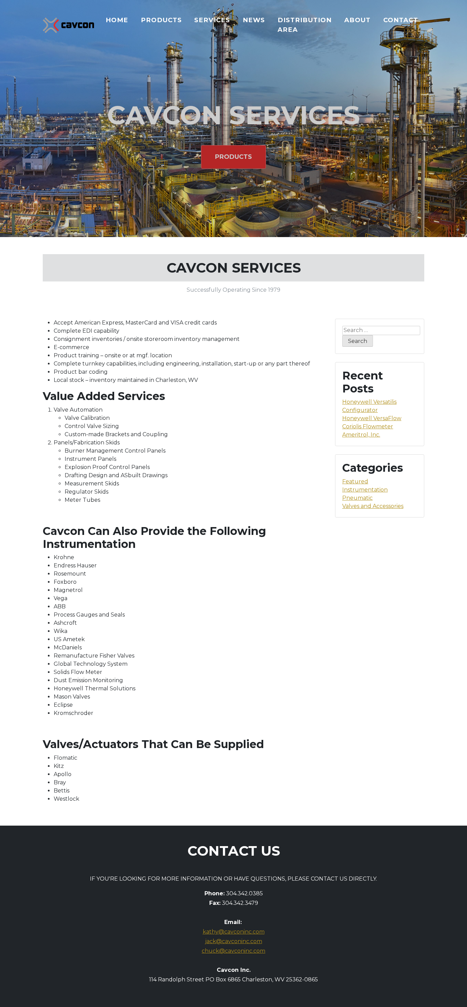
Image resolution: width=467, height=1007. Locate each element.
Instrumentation (365, 489)
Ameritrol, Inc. (361, 434)
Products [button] (233, 157)
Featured (355, 481)
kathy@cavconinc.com (234, 931)
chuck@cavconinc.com (233, 951)
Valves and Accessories (372, 506)
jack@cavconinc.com (233, 941)
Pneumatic (357, 498)
